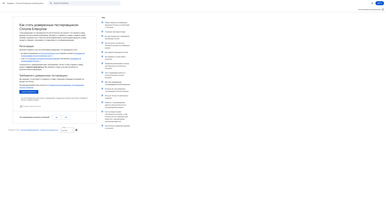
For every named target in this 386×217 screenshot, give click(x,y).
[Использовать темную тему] (76, 130)
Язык (64, 127)
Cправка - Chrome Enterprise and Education (25, 3)
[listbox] (67, 130)
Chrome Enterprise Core (50, 53)
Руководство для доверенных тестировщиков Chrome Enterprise (117, 90)
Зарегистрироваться (29, 92)
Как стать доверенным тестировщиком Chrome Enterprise (117, 83)
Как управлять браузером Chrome (116, 52)
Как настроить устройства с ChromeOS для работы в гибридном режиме (117, 45)
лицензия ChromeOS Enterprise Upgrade (44, 59)
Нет (66, 117)
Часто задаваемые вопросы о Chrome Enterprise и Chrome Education (115, 75)
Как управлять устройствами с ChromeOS (115, 58)
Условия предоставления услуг (49, 130)
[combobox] (87, 3)
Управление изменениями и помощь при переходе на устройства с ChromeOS (117, 66)
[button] (3, 3)
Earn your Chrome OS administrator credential (116, 97)
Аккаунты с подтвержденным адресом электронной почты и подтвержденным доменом (115, 105)
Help (103, 18)
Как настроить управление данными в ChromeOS (117, 127)
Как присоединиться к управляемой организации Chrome (117, 37)
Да (56, 117)
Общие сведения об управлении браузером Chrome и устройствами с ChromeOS (117, 25)
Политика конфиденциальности (30, 130)
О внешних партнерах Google (115, 32)
